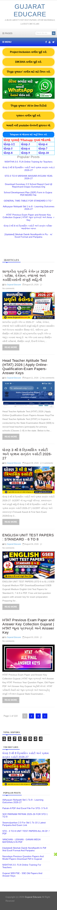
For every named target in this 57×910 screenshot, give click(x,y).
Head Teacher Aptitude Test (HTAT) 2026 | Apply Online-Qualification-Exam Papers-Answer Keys (25, 367)
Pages (8, 33)
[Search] (53, 33)
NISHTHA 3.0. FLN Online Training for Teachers (28, 161)
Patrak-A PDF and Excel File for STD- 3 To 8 (25, 808)
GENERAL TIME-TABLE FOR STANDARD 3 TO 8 (28, 200)
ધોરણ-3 (25, 144)
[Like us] (46, 42)
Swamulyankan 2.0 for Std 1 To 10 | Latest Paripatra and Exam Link (24, 823)
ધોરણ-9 (25, 153)
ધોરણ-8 (8, 153)
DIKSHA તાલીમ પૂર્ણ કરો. (28, 62)
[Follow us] (53, 42)
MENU (7, 42)
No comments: (8, 288)
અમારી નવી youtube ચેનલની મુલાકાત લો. (28, 125)
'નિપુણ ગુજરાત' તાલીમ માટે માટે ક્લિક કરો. (29, 71)
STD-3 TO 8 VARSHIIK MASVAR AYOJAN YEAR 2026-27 (29, 177)
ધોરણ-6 (25, 148)
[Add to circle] (49, 42)
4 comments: (47, 463)
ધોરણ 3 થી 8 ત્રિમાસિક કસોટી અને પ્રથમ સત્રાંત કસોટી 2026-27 (29, 168)
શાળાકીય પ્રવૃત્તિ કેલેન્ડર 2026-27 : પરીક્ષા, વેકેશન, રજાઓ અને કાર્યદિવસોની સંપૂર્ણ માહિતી (28, 276)
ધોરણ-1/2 (9, 144)
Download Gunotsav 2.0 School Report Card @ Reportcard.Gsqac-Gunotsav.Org (28, 185)
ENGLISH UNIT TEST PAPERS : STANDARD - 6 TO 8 (28, 537)
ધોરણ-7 (42, 148)
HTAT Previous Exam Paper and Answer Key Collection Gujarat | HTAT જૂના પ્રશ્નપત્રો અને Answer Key (28, 217)
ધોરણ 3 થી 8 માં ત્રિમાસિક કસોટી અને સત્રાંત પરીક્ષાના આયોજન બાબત (28, 227)
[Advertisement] (28, 881)
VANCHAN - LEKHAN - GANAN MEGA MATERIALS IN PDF (21, 840)
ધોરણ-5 (8, 148)
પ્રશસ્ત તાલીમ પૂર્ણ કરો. (28, 115)
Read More (11, 347)
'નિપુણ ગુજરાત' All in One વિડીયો (28, 105)
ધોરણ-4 (42, 144)
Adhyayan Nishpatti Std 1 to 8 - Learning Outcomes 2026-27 (28, 207)
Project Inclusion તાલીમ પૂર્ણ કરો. (28, 52)
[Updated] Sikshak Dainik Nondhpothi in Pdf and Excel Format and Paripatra (29, 235)
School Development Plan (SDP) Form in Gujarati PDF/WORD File (28, 193)
